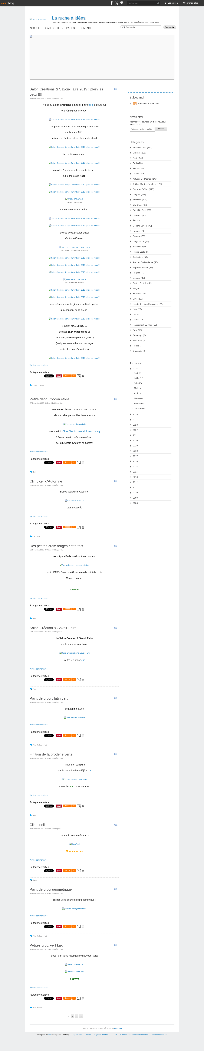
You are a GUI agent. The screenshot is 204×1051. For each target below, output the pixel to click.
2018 (135, 451)
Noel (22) (137, 309)
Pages (70, 28)
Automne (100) (140, 199)
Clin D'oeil (36, 536)
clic (91, 105)
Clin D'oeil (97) (140, 205)
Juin (136, 383)
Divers (35, 880)
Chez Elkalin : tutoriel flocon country (81, 431)
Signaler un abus (101, 1035)
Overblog (118, 1028)
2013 (135, 477)
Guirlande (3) (139, 351)
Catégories (53, 28)
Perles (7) (137, 346)
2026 (135, 368)
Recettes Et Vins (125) (143, 189)
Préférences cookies (159, 1035)
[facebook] (111, 3)
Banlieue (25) (139, 293)
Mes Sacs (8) (139, 340)
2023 (135, 425)
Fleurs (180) (139, 168)
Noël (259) (138, 158)
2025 (135, 414)
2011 (135, 487)
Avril (136, 393)
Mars (136, 398)
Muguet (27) (139, 288)
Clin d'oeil (37, 825)
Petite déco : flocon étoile (49, 399)
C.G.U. (114, 1035)
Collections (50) (140, 257)
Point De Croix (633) (142, 147)
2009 (135, 498)
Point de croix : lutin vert (49, 698)
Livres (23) (138, 299)
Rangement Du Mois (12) (145, 325)
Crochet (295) (139, 153)
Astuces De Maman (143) (145, 179)
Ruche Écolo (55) (141, 252)
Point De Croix (38, 745)
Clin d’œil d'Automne (46, 481)
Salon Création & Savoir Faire (53, 628)
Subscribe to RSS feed (148, 103)
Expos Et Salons (39, 385)
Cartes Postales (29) (142, 283)
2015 (135, 466)
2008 (135, 503)
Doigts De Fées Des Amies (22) (148, 304)
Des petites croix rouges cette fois (56, 546)
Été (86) (137, 220)
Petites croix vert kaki (46, 945)
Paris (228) (138, 163)
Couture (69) (139, 236)
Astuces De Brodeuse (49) (145, 262)
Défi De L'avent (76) (142, 226)
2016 (135, 461)
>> (81, 1016)
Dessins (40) (139, 278)
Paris (34, 689)
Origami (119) (139, 194)
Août (136, 373)
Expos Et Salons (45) (143, 267)
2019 (135, 446)
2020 (135, 440)
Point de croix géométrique (51, 889)
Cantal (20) (138, 319)
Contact (85, 28)
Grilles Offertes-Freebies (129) (147, 184)
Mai (136, 388)
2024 (135, 419)
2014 (135, 472)
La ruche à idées (68, 17)
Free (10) (137, 330)
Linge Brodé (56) (141, 241)
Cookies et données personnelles (134, 1035)
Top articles (77, 1035)
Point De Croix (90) (142, 210)
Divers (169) (139, 173)
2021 (135, 435)
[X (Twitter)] (116, 3)
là (90, 770)
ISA (49, 1035)
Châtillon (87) (139, 215)
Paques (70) (139, 231)
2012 (135, 482)
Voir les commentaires (38, 365)
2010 (135, 492)
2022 (135, 430)
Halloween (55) (140, 246)
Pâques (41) (139, 273)
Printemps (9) (139, 335)
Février (137, 403)
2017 (135, 456)
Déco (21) (137, 314)
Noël (34, 472)
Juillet (136, 378)
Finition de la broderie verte (51, 754)
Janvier (137, 408)
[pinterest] (121, 3)
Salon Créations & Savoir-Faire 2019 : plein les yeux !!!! (66, 91)
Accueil (35, 28)
